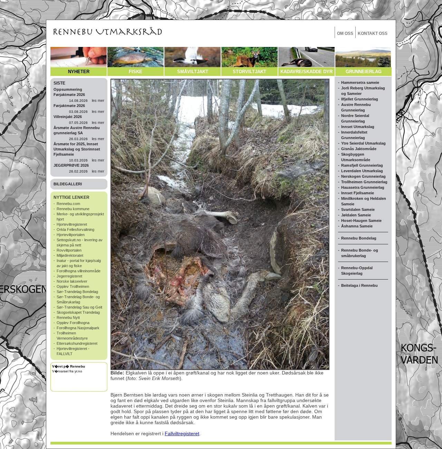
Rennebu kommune (73, 209)
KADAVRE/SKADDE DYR (306, 71)
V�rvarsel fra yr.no (67, 371)
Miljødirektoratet (70, 255)
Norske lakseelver (72, 281)
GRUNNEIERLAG (364, 71)
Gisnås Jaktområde (358, 149)
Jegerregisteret (69, 276)
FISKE (135, 71)
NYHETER (78, 71)
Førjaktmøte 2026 (69, 106)
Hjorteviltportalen (71, 235)
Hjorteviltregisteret (72, 224)
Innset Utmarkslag (357, 127)
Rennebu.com (68, 204)
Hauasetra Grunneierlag (362, 187)
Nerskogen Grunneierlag (363, 176)
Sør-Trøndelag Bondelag (77, 292)
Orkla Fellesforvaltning (75, 229)
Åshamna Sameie (357, 226)
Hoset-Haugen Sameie (361, 220)
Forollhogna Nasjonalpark (78, 328)
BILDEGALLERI (68, 184)
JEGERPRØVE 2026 (71, 165)
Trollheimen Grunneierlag (364, 182)
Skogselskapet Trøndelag (78, 312)
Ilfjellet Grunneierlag (359, 99)
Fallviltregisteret (182, 433)
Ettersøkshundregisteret (77, 343)
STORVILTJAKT (249, 71)
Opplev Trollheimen (73, 286)
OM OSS (345, 33)
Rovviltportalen (69, 250)
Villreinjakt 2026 (68, 117)
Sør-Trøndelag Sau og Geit (79, 307)
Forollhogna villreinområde (78, 271)
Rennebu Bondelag (358, 238)
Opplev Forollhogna (73, 323)
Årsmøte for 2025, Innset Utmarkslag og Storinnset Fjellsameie (77, 149)
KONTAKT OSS (372, 33)
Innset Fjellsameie (357, 193)
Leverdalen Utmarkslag (362, 171)
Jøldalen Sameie (356, 215)
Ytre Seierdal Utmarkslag (363, 143)
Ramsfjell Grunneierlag (362, 165)
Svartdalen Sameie (358, 209)
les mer (98, 100)
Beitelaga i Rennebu (359, 285)
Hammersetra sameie (360, 82)
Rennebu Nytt (68, 317)
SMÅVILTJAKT (192, 71)
